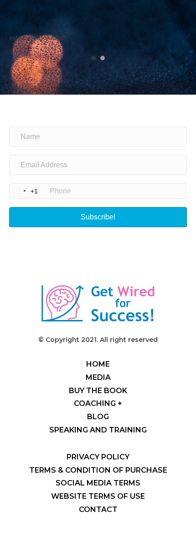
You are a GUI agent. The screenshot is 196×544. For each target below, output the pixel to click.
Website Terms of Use (98, 496)
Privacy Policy (98, 457)
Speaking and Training (98, 430)
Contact (98, 509)
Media (98, 377)
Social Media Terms (98, 483)
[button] (98, 217)
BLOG (98, 416)
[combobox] (24, 191)
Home (98, 364)
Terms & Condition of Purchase (98, 470)
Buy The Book (98, 390)
